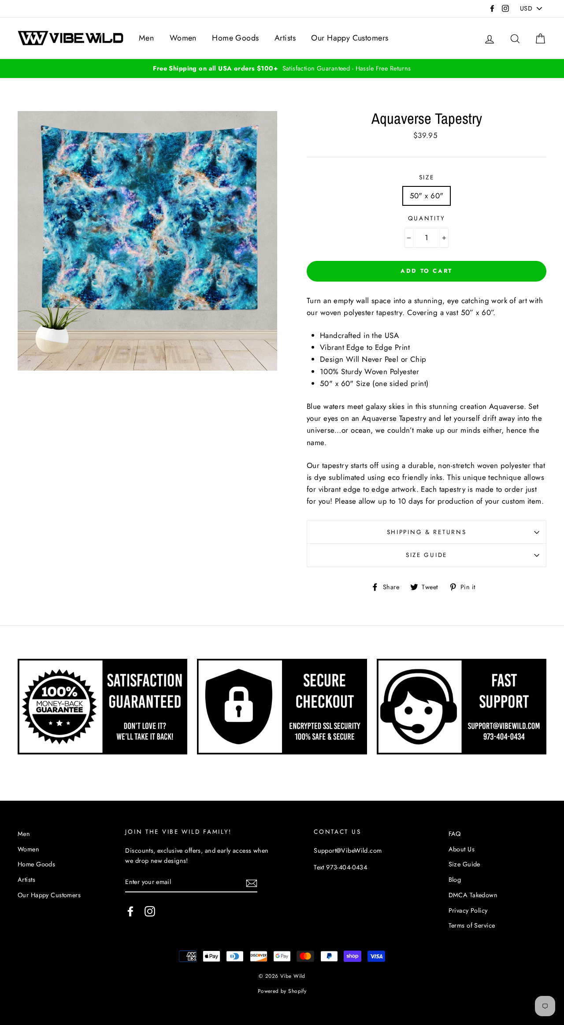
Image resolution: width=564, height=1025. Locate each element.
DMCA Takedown (473, 895)
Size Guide (426, 554)
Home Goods (235, 38)
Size (426, 177)
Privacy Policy (468, 910)
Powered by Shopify (282, 991)
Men (146, 38)
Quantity (426, 218)
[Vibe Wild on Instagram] (150, 911)
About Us (462, 849)
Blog (455, 879)
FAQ (455, 833)
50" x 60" (427, 195)
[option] (282, 68)
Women (183, 38)
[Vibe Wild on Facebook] (130, 911)
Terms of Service (472, 925)
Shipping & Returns (427, 531)
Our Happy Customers (349, 38)
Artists (285, 38)
